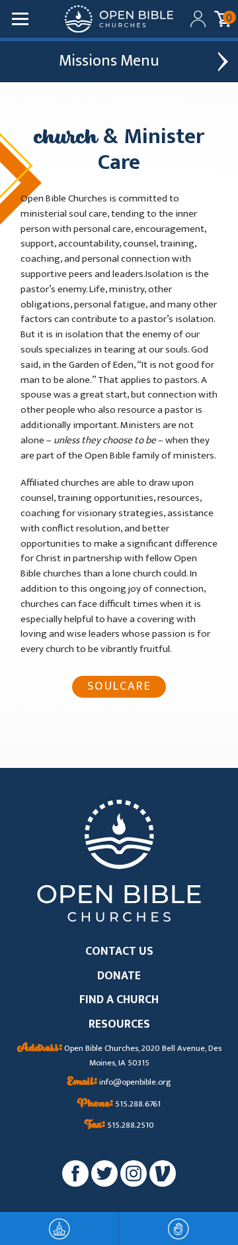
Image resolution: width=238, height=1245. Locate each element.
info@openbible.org (119, 1082)
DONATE (119, 976)
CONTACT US (119, 952)
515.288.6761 (119, 1104)
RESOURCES (119, 1025)
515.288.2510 (119, 1125)
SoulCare (119, 686)
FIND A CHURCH (119, 1000)
